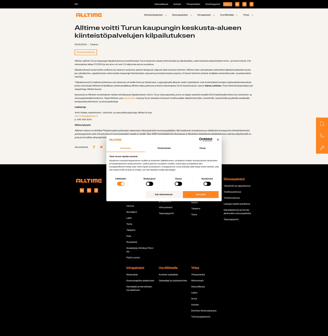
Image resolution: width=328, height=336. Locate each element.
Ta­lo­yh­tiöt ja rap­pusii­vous (237, 186)
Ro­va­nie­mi (131, 242)
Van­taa (130, 206)
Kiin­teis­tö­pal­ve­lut (153, 15)
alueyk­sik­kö (130, 98)
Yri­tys (246, 15)
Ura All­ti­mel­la (227, 15)
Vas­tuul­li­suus (161, 4)
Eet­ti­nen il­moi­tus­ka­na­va (203, 311)
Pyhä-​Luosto (133, 257)
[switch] (149, 184)
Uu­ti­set (177, 4)
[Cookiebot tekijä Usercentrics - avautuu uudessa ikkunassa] (201, 140)
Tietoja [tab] (202, 148)
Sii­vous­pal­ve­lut (180, 15)
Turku (129, 224)
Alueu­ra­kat (132, 275)
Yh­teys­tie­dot (193, 4)
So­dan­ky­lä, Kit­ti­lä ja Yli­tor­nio (140, 250)
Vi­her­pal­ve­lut (166, 207)
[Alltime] (89, 15)
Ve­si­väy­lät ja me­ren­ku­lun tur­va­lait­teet (139, 288)
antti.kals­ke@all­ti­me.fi (86, 116)
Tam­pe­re (130, 230)
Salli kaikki (200, 194)
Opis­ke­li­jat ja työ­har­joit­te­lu (173, 281)
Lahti (129, 218)
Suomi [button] (227, 4)
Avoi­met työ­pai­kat (168, 275)
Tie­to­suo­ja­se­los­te (200, 317)
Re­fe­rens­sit (197, 281)
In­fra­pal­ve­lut (204, 15)
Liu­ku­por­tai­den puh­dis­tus (237, 204)
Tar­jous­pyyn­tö (166, 213)
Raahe (194, 202)
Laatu (194, 293)
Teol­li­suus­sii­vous (232, 192)
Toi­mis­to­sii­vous (232, 198)
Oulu (128, 236)
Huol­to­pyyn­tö (212, 4)
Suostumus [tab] (125, 148)
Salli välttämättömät (163, 194)
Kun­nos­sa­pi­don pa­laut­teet (140, 281)
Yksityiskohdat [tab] (164, 148)
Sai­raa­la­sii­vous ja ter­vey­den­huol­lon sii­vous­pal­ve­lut (237, 212)
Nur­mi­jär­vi (131, 212)
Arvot (194, 299)
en (76, 4)
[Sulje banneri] (218, 140)
